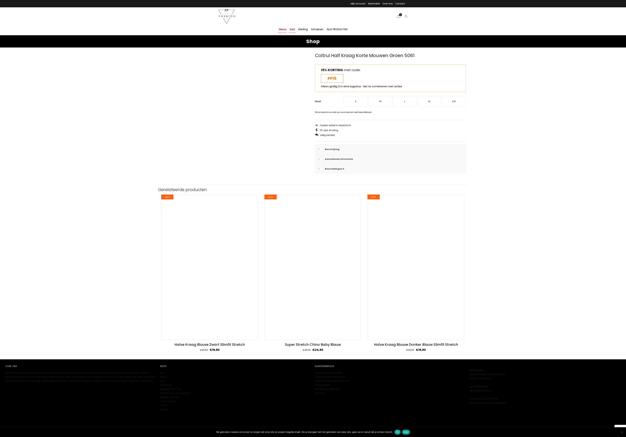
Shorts (163, 409)
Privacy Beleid (322, 385)
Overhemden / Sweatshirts (175, 393)
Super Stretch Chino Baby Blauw (313, 344)
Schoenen (166, 385)
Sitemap (320, 393)
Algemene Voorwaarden (329, 372)
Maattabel (374, 3)
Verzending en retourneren (330, 376)
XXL (454, 101)
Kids (162, 380)
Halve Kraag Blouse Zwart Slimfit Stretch (209, 344)
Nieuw (163, 376)
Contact (400, 3)
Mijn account (358, 3)
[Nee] (622, 432)
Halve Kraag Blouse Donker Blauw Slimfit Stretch (416, 344)
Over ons (387, 3)
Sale (162, 372)
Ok (397, 432)
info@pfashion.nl (481, 390)
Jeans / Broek (167, 401)
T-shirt (164, 405)
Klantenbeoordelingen (327, 389)
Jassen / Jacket (169, 397)
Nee (406, 432)
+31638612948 (480, 386)
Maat (318, 101)
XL (429, 101)
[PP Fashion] (226, 16)
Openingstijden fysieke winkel (331, 380)
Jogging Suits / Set (170, 389)
